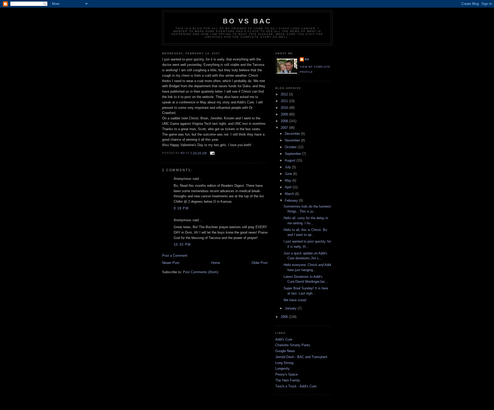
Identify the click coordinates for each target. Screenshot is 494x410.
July (288, 167)
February (292, 200)
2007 (285, 128)
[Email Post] (212, 152)
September (293, 154)
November (293, 140)
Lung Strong (284, 363)
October (291, 147)
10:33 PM (182, 244)
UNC (165, 124)
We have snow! (295, 300)
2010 (285, 108)
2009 (285, 114)
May (288, 180)
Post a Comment (174, 255)
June (289, 174)
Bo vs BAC (247, 21)
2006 (285, 317)
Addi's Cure (283, 339)
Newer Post (170, 263)
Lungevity (282, 368)
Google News (285, 351)
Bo (307, 59)
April (289, 187)
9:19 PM (181, 208)
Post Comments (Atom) (200, 272)
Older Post (260, 263)
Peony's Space (286, 374)
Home (215, 263)
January (291, 308)
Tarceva (258, 65)
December (293, 134)
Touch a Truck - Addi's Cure (295, 386)
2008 (285, 121)
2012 (285, 94)
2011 (285, 101)
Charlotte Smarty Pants (292, 345)
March (290, 194)
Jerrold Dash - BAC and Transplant (301, 357)
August (290, 160)
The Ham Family (287, 380)
